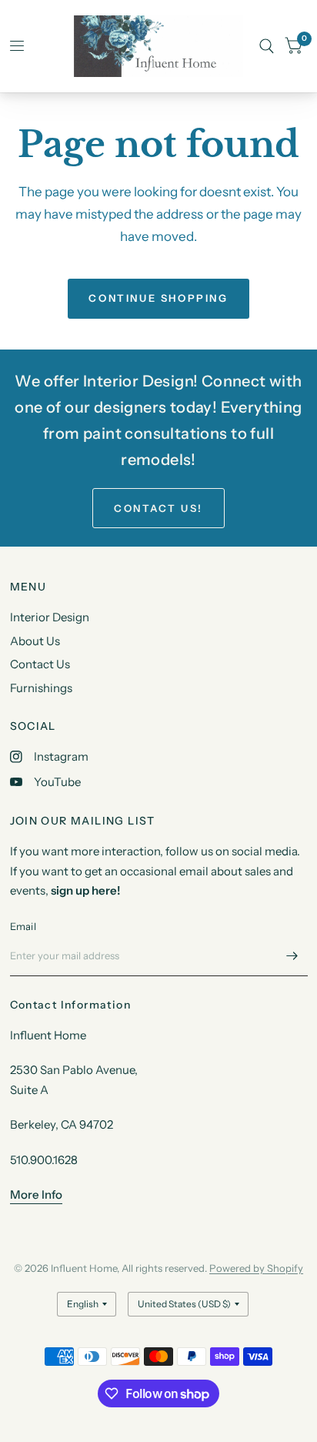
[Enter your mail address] (292, 956)
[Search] (266, 46)
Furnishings (41, 688)
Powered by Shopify (256, 1268)
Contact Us (40, 664)
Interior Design (49, 617)
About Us (35, 641)
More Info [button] (36, 1194)
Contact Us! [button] (158, 508)
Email (23, 926)
